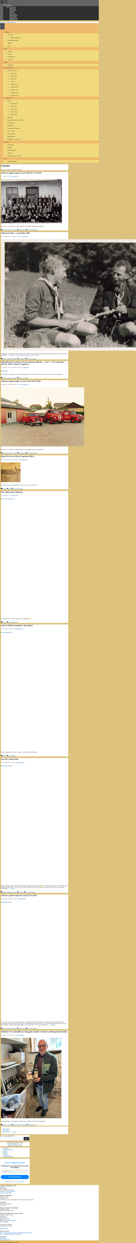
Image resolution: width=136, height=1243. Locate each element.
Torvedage (21, 892)
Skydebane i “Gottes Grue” (14, 139)
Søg (26, 1138)
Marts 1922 (12, 11)
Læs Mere (12, 888)
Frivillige (9, 147)
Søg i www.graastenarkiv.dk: (7, 1135)
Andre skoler (14, 109)
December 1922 (13, 19)
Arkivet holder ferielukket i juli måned (16, 625)
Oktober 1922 (12, 16)
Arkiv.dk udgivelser (7, 229)
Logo (8, 45)
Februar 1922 (12, 9)
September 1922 (13, 15)
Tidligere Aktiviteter (15, 37)
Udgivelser (10, 51)
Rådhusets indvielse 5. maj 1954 (15, 120)
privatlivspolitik (20, 1181)
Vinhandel (23, 1125)
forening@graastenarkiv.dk (9, 1220)
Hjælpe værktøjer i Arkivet (14, 155)
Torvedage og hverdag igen (12, 492)
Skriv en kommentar (32, 229)
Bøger (9, 488)
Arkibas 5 (9, 153)
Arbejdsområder (11, 150)
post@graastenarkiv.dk (9, 1191)
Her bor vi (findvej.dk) (5, 1192)
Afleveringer (10, 144)
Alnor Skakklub (11, 133)
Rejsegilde (10, 117)
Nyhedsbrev (6, 1155)
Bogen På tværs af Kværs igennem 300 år (17, 456)
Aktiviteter (10, 35)
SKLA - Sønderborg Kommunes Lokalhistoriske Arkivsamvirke (16, 1232)
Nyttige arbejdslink (12, 161)
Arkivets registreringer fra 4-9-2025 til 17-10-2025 (21, 173)
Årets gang (10, 59)
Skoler (9, 100)
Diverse (5, 1151)
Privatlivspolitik (4, 1228)
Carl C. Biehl (10, 131)
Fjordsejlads (10, 125)
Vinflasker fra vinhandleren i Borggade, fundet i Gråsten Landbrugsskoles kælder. (34, 1032)
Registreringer (22, 229)
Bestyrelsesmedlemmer (13, 40)
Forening (6, 32)
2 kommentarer (12, 755)
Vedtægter (9, 43)
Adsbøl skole (14, 103)
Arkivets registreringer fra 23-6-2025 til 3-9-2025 (21, 381)
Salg (5, 48)
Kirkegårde (10, 65)
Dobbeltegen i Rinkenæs (13, 128)
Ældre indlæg (6, 1129)
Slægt (5, 62)
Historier (4, 1125)
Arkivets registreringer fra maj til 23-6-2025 (19, 895)
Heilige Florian (11, 136)
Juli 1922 (11, 12)
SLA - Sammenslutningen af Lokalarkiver (10, 1234)
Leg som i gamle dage (9, 759)
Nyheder (15, 229)
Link (5, 158)
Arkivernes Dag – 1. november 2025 (15, 233)
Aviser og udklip (7, 5)
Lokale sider (3, 1238)
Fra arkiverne (7, 98)
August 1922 (12, 14)
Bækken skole (14, 111)
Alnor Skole (14, 106)
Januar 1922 (12, 8)
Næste (15, 1132)
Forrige (3, 1132)
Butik (14, 1125)
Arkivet (6, 142)
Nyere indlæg (6, 1130)
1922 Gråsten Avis (11, 7)
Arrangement (22, 358)
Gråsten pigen (10, 122)
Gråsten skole (14, 114)
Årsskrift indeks (11, 56)
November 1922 (13, 18)
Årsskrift (9, 54)
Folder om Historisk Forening (14, 1145)
